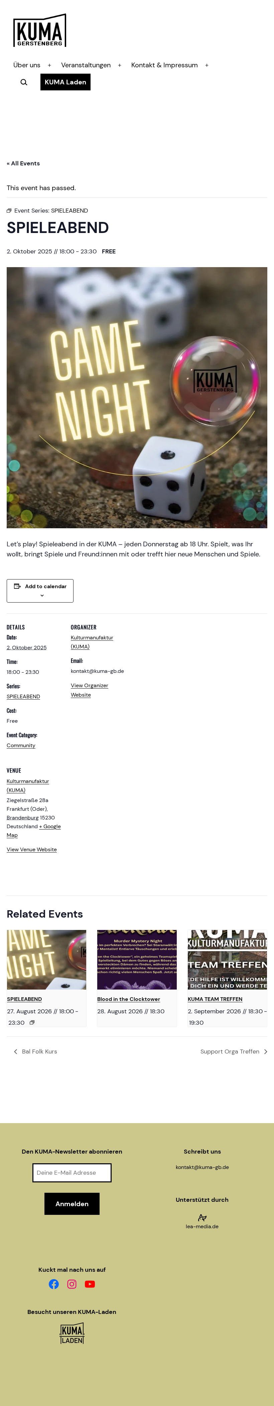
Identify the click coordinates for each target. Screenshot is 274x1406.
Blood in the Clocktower (128, 999)
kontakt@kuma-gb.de (202, 1167)
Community (21, 745)
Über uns (26, 65)
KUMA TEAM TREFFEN (215, 999)
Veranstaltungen (86, 65)
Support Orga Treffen (230, 1051)
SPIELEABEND (23, 696)
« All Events (23, 163)
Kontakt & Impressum (164, 65)
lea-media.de (202, 1226)
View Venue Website (32, 849)
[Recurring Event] (32, 1022)
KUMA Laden (65, 82)
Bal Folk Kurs (38, 1051)
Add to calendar (45, 586)
